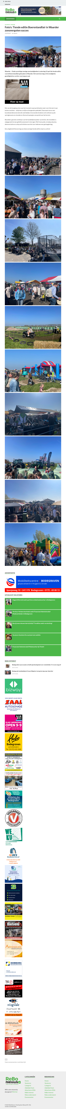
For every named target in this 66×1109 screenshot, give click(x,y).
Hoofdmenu (11, 18)
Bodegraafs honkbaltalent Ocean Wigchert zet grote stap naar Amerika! (32, 671)
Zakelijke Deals (29, 1088)
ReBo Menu (8, 1)
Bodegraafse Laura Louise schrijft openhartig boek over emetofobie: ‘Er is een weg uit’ (36, 664)
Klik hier (15, 1092)
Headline (13, 24)
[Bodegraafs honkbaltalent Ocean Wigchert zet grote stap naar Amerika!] (8, 671)
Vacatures (28, 1083)
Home (27, 1081)
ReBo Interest (29, 1092)
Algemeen (7, 24)
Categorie (28, 1085)
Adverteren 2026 (30, 1090)
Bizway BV (25, 1105)
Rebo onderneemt (30, 1095)
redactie (15, 33)
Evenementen (29, 1097)
